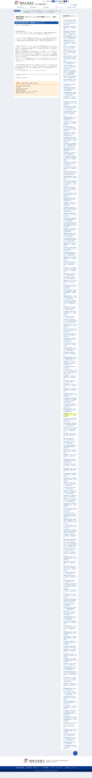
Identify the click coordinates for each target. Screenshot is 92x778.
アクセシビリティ (59, 767)
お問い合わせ (67, 767)
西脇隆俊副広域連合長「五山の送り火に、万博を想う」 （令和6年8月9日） (70, 178)
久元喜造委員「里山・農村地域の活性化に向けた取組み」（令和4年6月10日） (70, 479)
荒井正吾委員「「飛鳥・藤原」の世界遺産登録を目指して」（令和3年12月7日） (70, 558)
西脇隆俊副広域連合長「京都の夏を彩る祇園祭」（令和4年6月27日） (70, 470)
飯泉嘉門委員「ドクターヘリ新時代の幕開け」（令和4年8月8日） (70, 456)
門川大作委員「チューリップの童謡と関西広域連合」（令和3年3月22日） (70, 707)
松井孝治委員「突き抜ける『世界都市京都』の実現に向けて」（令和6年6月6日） (70, 194)
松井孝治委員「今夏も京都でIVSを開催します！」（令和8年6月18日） (69, 28)
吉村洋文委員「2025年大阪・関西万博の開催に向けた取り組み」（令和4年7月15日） (70, 460)
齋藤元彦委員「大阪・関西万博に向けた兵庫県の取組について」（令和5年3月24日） (70, 340)
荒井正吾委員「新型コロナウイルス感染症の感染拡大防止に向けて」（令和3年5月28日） (70, 668)
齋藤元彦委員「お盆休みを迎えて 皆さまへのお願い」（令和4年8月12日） (70, 451)
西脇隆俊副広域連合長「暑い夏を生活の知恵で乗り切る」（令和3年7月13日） (70, 633)
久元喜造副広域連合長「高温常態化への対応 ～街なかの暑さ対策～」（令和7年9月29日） (70, 93)
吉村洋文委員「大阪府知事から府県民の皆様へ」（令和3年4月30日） (70, 685)
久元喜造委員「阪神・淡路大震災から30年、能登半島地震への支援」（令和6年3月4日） (70, 219)
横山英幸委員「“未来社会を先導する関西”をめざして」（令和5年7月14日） (69, 313)
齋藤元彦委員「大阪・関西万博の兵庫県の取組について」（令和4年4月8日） (70, 505)
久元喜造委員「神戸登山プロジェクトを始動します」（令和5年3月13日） (70, 344)
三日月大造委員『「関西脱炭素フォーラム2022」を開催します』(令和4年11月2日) (70, 405)
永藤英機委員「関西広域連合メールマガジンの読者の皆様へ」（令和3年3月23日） (70, 702)
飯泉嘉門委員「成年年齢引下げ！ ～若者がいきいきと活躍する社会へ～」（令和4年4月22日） (70, 492)
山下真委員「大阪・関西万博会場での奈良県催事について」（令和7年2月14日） (70, 103)
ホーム (24, 10)
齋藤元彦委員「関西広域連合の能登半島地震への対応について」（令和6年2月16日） (70, 230)
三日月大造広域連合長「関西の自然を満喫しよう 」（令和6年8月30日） (70, 168)
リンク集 (52, 767)
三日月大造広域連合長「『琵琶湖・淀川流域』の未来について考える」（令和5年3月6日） (70, 349)
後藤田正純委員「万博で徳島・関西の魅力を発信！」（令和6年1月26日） (70, 244)
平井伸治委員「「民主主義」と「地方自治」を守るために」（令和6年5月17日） (70, 204)
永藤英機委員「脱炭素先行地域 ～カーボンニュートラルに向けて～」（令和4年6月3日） (70, 484)
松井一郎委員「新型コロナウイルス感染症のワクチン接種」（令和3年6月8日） (70, 655)
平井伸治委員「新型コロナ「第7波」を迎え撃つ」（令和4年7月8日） (69, 465)
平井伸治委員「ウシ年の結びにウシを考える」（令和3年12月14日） (70, 553)
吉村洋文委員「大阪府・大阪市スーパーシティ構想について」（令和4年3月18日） (70, 509)
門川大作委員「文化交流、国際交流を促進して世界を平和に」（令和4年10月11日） (70, 419)
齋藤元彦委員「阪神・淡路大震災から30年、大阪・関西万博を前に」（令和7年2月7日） (70, 108)
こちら (33, 92)
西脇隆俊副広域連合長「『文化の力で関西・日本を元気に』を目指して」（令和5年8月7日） (70, 297)
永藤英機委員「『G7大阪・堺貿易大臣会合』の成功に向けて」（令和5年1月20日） (69, 363)
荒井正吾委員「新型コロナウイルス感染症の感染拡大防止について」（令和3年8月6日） (70, 618)
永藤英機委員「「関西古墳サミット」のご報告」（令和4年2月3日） (70, 536)
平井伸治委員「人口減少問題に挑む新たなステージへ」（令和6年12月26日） (70, 123)
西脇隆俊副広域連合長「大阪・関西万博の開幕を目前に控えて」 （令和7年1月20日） (70, 118)
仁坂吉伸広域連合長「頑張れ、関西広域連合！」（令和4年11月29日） (70, 390)
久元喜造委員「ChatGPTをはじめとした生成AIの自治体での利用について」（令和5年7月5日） (69, 321)
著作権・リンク (37, 767)
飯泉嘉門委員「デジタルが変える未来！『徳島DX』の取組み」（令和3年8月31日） (70, 613)
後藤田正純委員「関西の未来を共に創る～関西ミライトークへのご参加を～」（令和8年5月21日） (70, 32)
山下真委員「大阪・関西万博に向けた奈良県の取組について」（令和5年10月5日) (70, 286)
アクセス (74, 767)
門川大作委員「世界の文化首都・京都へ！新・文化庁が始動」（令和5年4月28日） (70, 335)
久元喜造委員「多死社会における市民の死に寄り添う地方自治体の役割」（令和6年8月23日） (70, 173)
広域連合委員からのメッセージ (55, 10)
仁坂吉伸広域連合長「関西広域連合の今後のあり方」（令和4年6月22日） (70, 475)
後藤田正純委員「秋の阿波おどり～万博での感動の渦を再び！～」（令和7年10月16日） (70, 89)
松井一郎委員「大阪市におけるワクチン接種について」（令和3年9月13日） (70, 595)
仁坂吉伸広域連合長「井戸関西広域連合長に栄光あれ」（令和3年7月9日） (70, 638)
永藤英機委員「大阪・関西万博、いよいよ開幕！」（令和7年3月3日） (70, 98)
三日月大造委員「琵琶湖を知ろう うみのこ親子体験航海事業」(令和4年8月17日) (70, 446)
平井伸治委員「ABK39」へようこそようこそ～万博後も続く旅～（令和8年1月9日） (70, 67)
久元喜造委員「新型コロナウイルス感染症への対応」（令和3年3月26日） (70, 698)
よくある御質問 (45, 767)
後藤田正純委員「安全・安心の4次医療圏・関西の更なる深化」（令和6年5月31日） (69, 199)
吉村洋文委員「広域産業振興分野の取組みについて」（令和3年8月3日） (70, 622)
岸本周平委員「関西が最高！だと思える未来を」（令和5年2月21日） (70, 354)
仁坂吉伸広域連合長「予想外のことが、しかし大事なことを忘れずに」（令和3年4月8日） (70, 693)
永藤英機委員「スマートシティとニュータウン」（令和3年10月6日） (70, 591)
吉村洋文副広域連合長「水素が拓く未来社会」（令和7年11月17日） (70, 81)
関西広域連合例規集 (20, 767)
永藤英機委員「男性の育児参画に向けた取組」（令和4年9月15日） (70, 435)
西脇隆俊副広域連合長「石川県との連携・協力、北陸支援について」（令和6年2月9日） (70, 235)
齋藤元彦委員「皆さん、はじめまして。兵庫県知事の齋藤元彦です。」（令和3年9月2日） (70, 608)
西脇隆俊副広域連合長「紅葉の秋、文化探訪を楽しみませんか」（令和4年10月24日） (70, 410)
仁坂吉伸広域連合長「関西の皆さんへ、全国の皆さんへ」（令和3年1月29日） (70, 747)
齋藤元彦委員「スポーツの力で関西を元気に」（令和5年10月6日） (70, 282)
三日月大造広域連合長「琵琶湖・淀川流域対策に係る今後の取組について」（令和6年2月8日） (70, 239)
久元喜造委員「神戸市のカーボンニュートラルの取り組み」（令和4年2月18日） (70, 526)
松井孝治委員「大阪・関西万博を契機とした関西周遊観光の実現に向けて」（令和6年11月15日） (70, 145)
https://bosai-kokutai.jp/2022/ (21, 77)
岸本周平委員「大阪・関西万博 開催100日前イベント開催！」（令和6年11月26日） (69, 134)
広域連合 (28, 10)
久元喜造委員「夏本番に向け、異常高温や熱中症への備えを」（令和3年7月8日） (70, 643)
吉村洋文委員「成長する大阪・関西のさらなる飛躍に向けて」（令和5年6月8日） (70, 330)
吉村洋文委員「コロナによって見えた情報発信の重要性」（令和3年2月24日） (70, 731)
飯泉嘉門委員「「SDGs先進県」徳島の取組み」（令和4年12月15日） (69, 377)
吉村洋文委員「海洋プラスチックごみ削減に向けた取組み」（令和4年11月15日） (70, 395)
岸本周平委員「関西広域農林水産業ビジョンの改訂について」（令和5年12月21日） (70, 249)
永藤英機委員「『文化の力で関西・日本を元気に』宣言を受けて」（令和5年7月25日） (69, 308)
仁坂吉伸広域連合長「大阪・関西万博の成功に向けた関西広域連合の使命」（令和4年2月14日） (70, 531)
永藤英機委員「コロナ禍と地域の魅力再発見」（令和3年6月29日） (70, 651)
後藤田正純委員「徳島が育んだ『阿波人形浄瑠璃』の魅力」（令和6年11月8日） (70, 149)
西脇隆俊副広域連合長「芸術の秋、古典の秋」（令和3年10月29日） (69, 577)
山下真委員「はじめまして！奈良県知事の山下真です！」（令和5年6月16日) (70, 325)
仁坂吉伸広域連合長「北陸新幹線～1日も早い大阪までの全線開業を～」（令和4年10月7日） (70, 424)
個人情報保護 (28, 767)
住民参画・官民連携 (36, 10)
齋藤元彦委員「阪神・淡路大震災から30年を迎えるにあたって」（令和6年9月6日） (70, 163)
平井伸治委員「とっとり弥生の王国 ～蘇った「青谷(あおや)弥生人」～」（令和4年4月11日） (70, 500)
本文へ (44, 1)
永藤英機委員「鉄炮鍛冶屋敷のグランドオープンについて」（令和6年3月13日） (70, 214)
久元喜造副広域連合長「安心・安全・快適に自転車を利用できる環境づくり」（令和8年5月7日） (70, 37)
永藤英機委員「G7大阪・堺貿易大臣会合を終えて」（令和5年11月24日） (69, 258)
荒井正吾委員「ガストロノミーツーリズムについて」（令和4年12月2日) (70, 385)
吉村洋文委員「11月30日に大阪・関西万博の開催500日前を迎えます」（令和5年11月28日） (69, 253)
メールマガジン (44, 10)
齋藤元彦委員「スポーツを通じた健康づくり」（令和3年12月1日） (70, 563)
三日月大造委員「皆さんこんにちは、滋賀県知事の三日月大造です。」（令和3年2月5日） (70, 739)
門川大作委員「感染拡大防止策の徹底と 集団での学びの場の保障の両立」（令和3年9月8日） (70, 600)
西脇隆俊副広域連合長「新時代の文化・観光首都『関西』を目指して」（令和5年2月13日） (70, 358)
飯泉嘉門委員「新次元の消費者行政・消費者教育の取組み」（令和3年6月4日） (70, 660)
